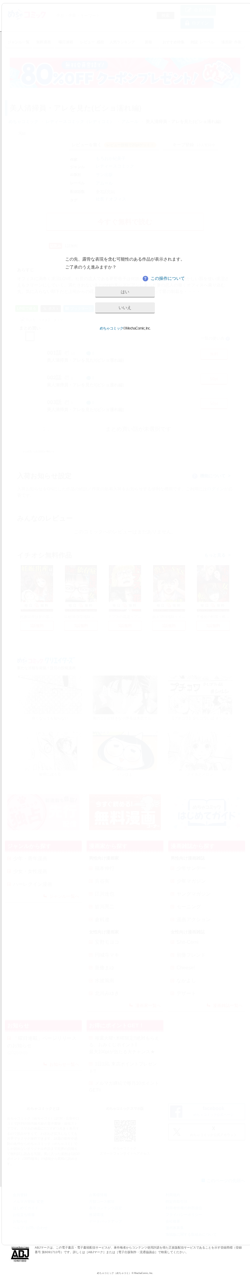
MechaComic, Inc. (143, 1273)
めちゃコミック (111, 328)
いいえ (125, 307)
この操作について (164, 278)
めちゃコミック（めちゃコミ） (114, 1273)
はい (125, 291)
